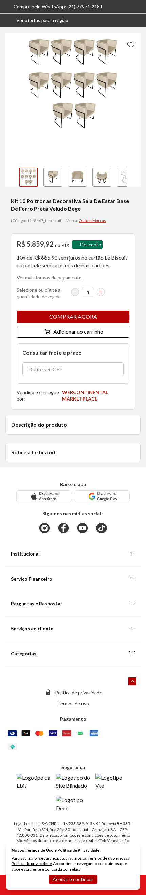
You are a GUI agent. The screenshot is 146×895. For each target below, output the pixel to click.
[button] (36, 20)
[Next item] (134, 177)
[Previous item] (12, 177)
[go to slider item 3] (101, 177)
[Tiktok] (101, 528)
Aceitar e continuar (73, 879)
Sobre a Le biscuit (33, 452)
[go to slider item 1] (52, 177)
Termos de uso (73, 703)
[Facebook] (63, 528)
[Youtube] (82, 528)
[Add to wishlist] (129, 43)
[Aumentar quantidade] (101, 292)
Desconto (90, 244)
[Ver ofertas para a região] (138, 20)
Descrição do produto (39, 424)
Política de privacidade (78, 692)
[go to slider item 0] (28, 177)
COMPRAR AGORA (73, 316)
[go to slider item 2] (77, 177)
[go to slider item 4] (126, 177)
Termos (95, 858)
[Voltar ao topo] (132, 681)
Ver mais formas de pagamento (49, 277)
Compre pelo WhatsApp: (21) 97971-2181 (58, 6)
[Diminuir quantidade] (75, 292)
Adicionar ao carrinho (78, 331)
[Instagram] (44, 528)
